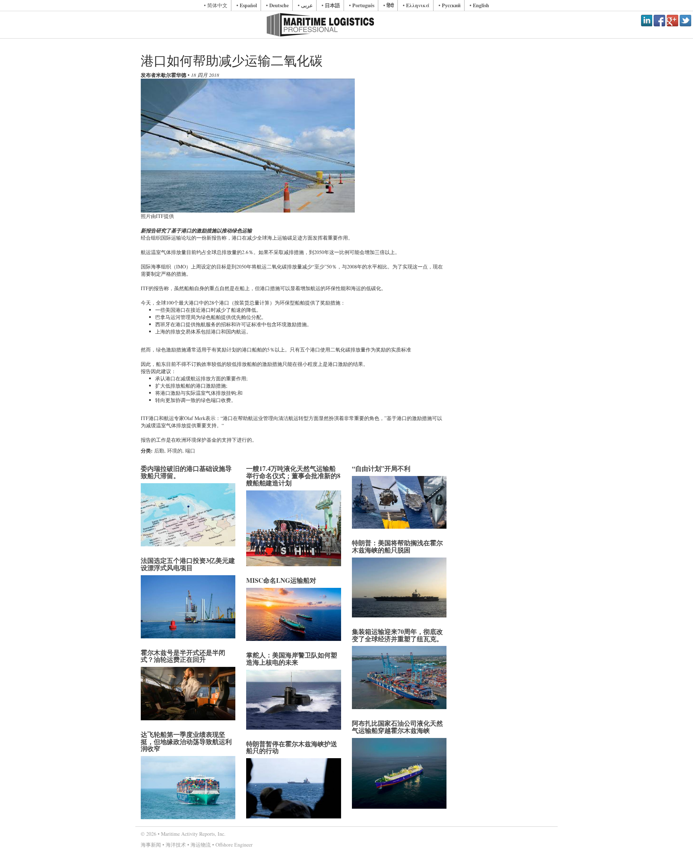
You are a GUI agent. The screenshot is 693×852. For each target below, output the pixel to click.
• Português (361, 5)
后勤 (159, 450)
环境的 (174, 450)
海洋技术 (176, 844)
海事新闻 (151, 844)
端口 (190, 450)
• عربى (305, 5)
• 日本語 (331, 5)
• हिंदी (388, 5)
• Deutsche (277, 5)
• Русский (450, 5)
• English (479, 5)
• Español (246, 5)
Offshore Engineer (234, 844)
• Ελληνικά (416, 5)
